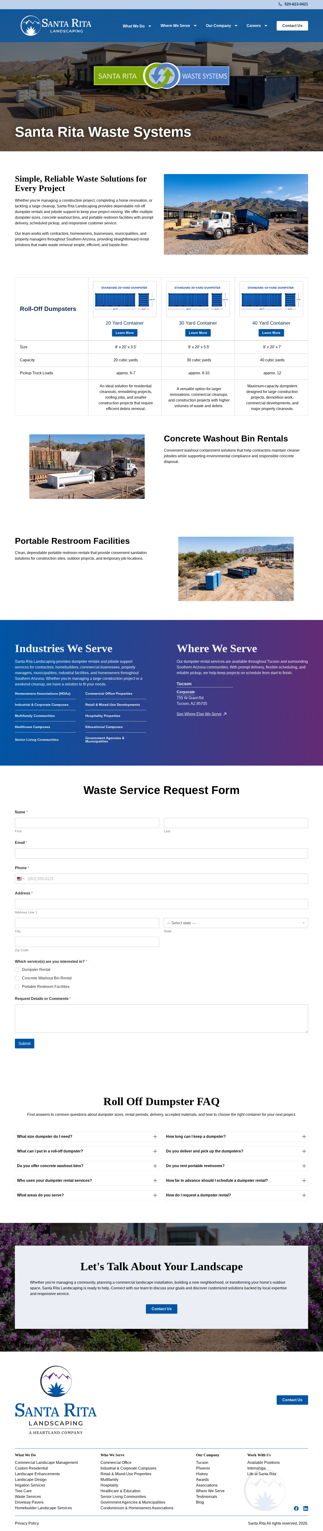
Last (167, 831)
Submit (24, 1043)
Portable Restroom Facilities (46, 987)
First (18, 831)
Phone (22, 868)
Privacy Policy (27, 1523)
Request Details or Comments (43, 999)
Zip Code (22, 950)
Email (21, 843)
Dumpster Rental (36, 970)
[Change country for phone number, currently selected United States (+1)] (20, 879)
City (18, 931)
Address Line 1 (26, 912)
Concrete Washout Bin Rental (47, 978)
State (168, 931)
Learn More (125, 333)
